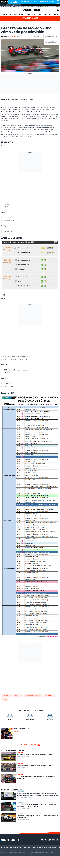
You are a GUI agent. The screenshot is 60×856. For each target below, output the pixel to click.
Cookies (47, 852)
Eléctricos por (9, 4)
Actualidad (4, 14)
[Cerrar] (57, 40)
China (22, 6)
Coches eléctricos (30, 6)
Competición (13, 14)
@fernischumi (13, 36)
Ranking (40, 14)
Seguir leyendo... (18, 731)
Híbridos (55, 14)
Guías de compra (30, 14)
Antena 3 (17, 695)
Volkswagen (40, 6)
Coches (21, 14)
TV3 (5, 699)
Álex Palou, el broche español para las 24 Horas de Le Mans (17, 99)
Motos (54, 847)
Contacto (33, 852)
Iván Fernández (6, 36)
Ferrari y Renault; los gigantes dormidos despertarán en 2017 (18, 102)
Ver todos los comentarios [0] (30, 745)
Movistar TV (49, 695)
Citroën (9, 6)
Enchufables (21, 791)
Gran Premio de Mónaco (33, 695)
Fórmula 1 (6, 695)
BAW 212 (52, 6)
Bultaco (46, 6)
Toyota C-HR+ (16, 6)
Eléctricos (48, 14)
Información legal (40, 852)
